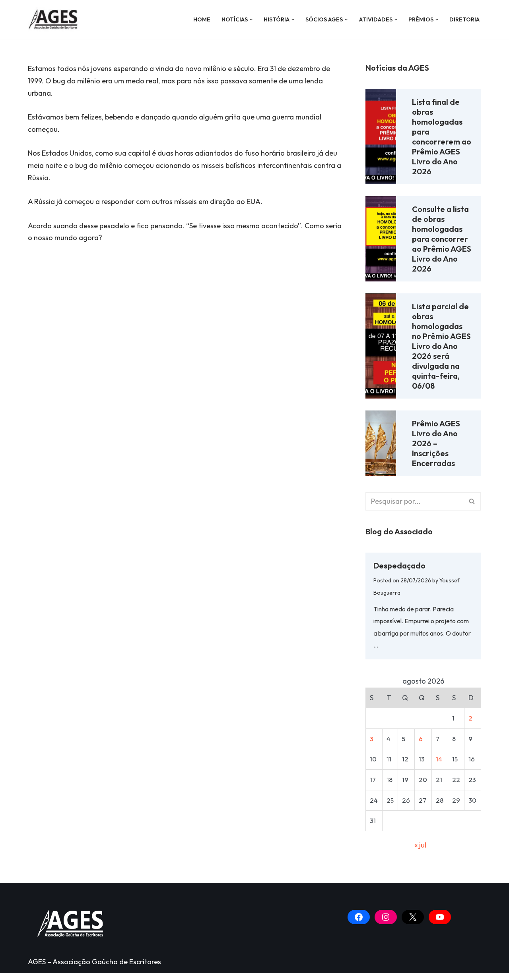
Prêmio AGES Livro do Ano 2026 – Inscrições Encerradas (436, 443)
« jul (420, 845)
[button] (251, 19)
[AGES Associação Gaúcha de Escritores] (56, 19)
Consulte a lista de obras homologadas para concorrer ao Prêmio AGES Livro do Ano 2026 (441, 239)
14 (439, 759)
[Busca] (472, 501)
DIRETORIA (464, 19)
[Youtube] (440, 917)
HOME (201, 19)
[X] (413, 917)
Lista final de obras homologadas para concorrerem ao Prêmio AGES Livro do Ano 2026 (441, 136)
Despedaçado (399, 565)
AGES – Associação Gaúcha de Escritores (94, 961)
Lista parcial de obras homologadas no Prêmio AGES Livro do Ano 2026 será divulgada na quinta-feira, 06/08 (441, 346)
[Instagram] (386, 917)
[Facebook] (359, 917)
